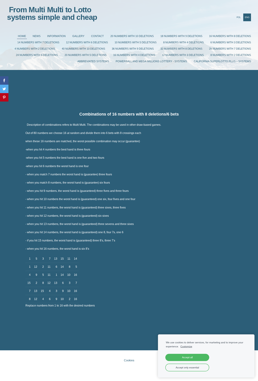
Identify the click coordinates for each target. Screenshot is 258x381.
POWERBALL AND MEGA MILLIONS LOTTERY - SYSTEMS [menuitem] (151, 61)
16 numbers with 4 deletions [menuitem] (134, 54)
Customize (186, 346)
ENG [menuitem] (247, 17)
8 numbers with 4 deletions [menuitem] (183, 42)
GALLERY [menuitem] (78, 36)
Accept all (187, 357)
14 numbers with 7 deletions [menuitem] (38, 42)
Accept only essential (187, 367)
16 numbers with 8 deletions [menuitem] (230, 36)
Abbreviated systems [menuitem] (93, 61)
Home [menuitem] (22, 36)
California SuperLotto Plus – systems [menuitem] (222, 61)
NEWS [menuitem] (37, 36)
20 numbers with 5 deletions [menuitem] (86, 54)
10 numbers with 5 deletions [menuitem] (136, 42)
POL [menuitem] (239, 17)
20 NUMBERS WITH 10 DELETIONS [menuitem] (132, 36)
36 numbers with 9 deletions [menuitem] (133, 48)
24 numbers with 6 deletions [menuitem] (37, 54)
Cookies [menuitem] (129, 360)
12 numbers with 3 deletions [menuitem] (183, 54)
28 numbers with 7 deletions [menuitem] (230, 48)
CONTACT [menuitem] (97, 36)
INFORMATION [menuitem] (56, 36)
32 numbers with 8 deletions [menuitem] (181, 48)
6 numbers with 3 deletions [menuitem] (230, 42)
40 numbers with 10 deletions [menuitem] (83, 48)
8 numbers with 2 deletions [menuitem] (230, 54)
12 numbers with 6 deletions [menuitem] (87, 42)
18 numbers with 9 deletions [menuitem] (181, 36)
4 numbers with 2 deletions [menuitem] (35, 48)
